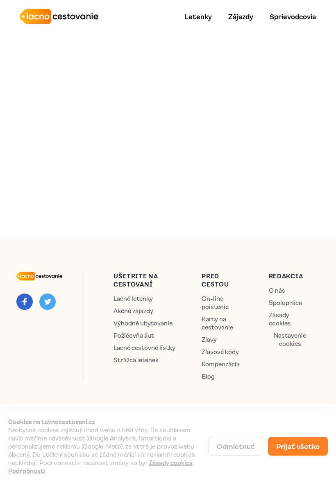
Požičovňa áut (134, 335)
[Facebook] (24, 301)
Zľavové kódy (220, 352)
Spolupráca (285, 303)
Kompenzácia (221, 364)
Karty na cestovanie (217, 323)
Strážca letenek (136, 360)
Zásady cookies (280, 319)
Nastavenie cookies (290, 340)
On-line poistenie (215, 303)
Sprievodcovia (293, 16)
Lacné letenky (133, 298)
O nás (277, 290)
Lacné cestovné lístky (144, 348)
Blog (208, 376)
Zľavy (209, 339)
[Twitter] (47, 301)
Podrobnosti (26, 471)
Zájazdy (240, 16)
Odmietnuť (235, 446)
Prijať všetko (298, 446)
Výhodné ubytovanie (143, 323)
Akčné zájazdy (133, 311)
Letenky (198, 16)
